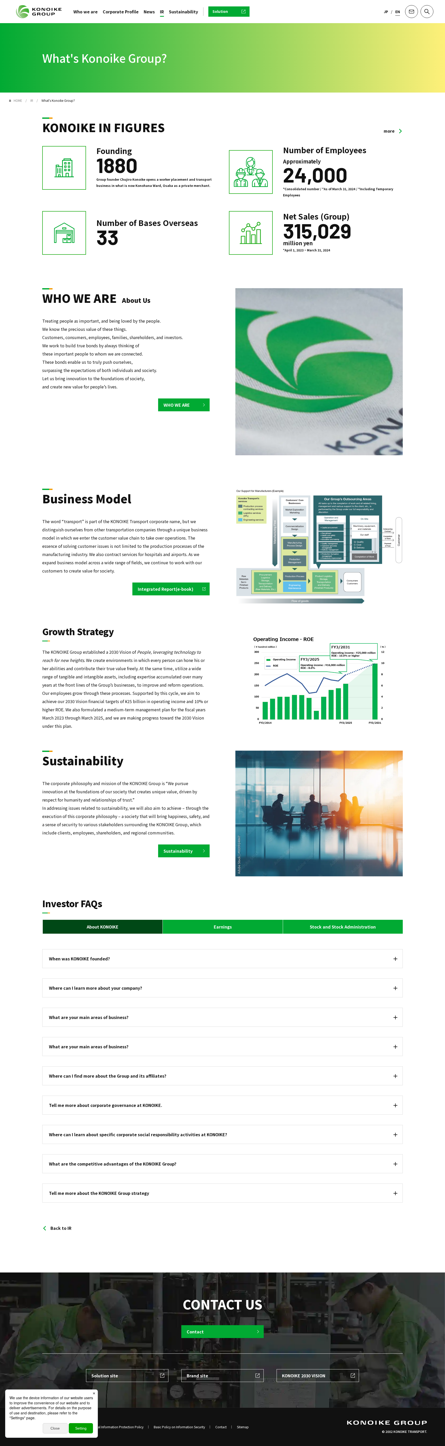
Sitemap (243, 1427)
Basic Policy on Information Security (179, 1427)
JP (386, 11)
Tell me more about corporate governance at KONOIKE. (105, 1105)
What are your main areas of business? (89, 1046)
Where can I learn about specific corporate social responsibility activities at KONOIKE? (138, 1134)
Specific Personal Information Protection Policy (109, 1427)
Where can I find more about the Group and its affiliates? (107, 1076)
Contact (221, 1427)
